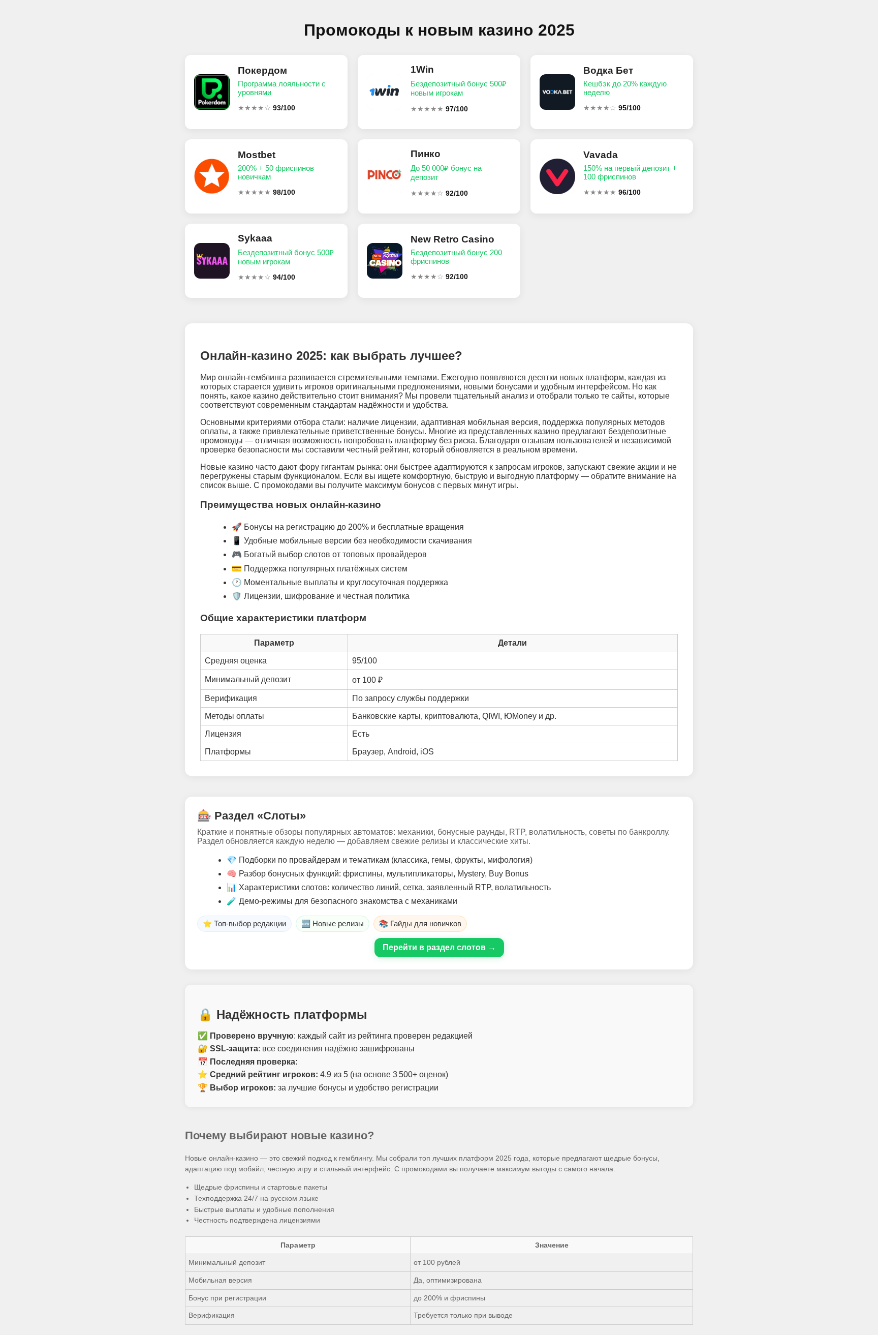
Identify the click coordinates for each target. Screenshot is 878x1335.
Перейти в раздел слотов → (439, 947)
